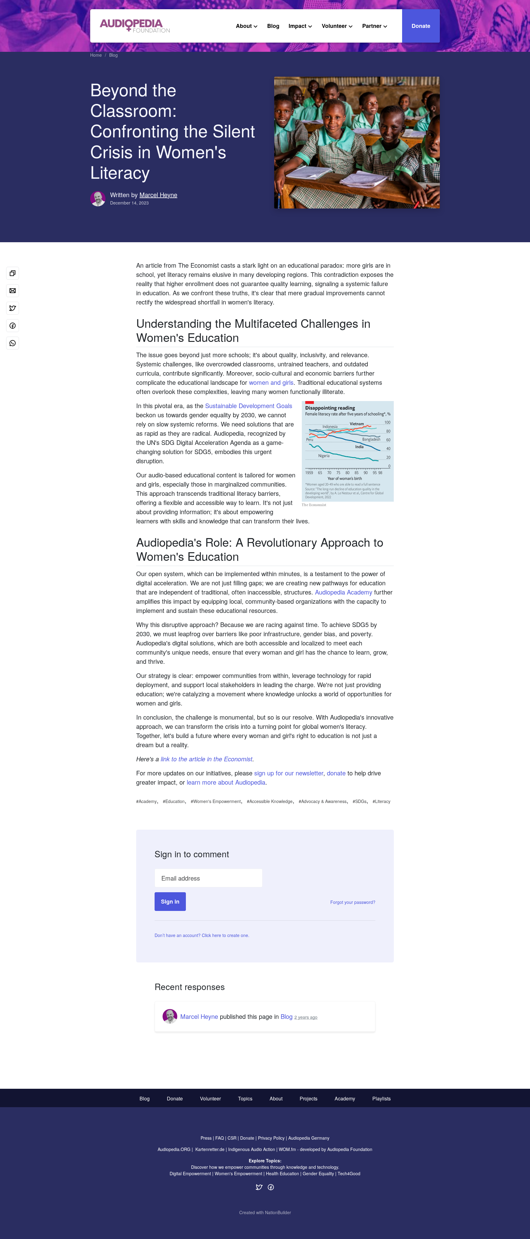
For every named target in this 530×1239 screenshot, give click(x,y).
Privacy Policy (271, 1138)
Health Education (282, 1173)
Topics (245, 1098)
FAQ (219, 1138)
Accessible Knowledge (271, 801)
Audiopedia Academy (343, 591)
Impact (297, 26)
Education (175, 801)
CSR (232, 1138)
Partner (372, 26)
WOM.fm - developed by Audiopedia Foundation (325, 1149)
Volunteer (334, 26)
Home (96, 55)
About (244, 26)
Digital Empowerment (190, 1173)
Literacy (382, 801)
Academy (148, 801)
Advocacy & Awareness (324, 801)
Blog (273, 26)
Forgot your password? (352, 902)
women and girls (271, 382)
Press (206, 1138)
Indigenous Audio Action (251, 1149)
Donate (421, 26)
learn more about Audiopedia (226, 782)
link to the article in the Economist (206, 758)
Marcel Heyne (158, 194)
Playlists (381, 1098)
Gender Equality (318, 1173)
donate (336, 772)
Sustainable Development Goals (248, 405)
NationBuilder (278, 1212)
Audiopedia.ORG (174, 1149)
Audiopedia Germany (308, 1138)
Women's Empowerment (217, 801)
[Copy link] (12, 273)
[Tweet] (12, 308)
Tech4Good (349, 1173)
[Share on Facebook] (12, 325)
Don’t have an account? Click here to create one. (202, 935)
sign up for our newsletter (288, 772)
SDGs (361, 801)
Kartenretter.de (210, 1149)
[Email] (12, 290)
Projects (308, 1098)
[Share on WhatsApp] (12, 343)
